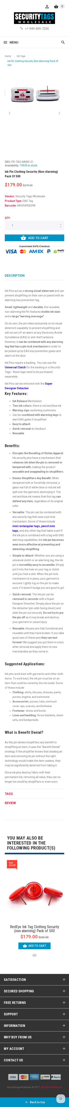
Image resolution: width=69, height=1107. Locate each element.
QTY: (8, 218)
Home (8, 56)
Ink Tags (21, 56)
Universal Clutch (15, 367)
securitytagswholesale (19, 1087)
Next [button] (59, 113)
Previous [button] (9, 113)
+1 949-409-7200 (37, 28)
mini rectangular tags (26, 526)
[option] (34, 94)
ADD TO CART (38, 238)
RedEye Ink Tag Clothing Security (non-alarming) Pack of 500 (34, 929)
